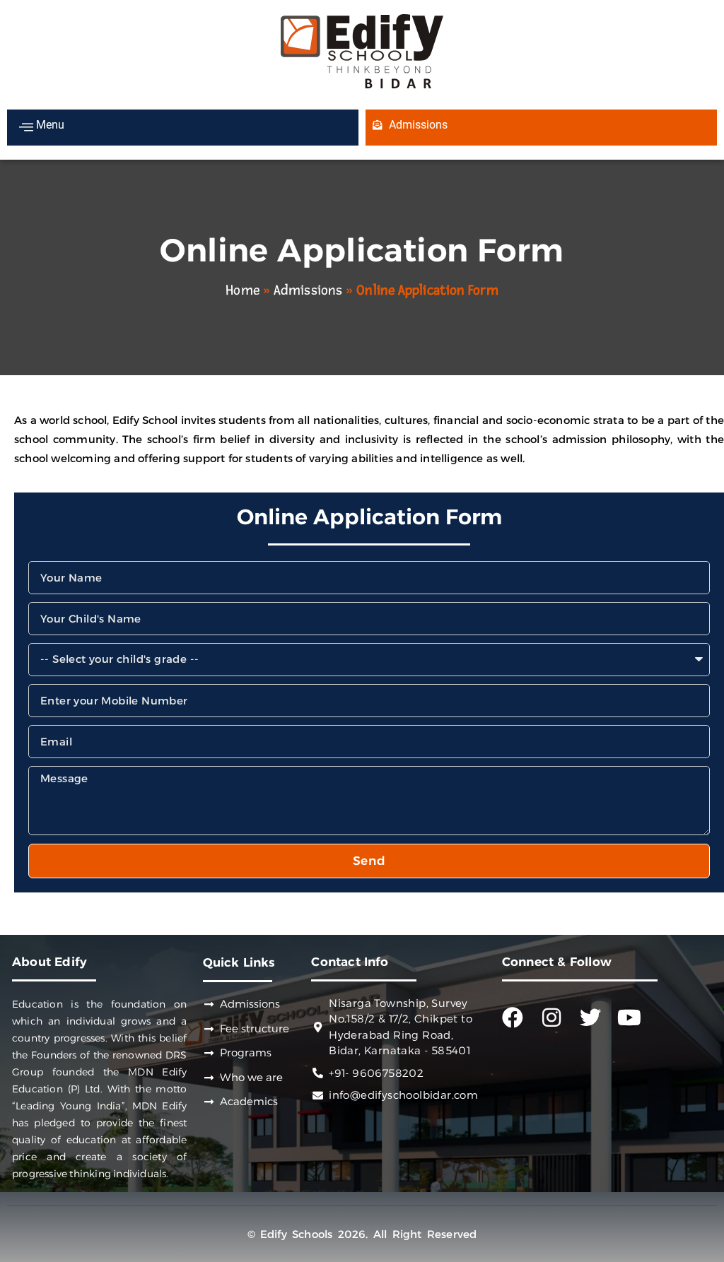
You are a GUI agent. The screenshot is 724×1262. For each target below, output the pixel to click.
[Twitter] (590, 1017)
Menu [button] (48, 124)
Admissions (308, 290)
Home (242, 290)
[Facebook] (512, 1017)
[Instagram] (551, 1017)
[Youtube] (629, 1017)
